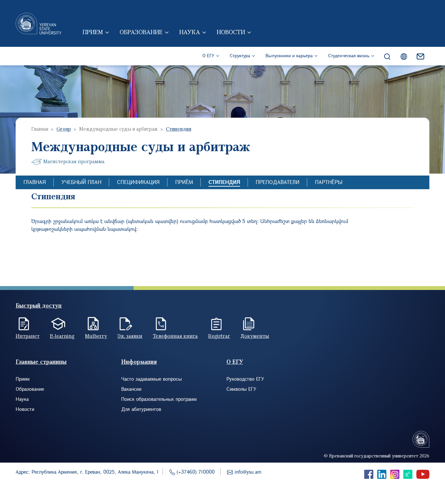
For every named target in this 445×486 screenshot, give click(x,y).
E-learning (62, 335)
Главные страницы (41, 361)
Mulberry (96, 335)
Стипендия (224, 181)
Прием (92, 32)
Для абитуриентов (141, 409)
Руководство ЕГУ (245, 378)
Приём (184, 181)
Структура (240, 55)
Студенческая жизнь (348, 55)
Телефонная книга (175, 335)
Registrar (219, 335)
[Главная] (39, 23)
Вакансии (131, 389)
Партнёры (328, 181)
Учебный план (81, 181)
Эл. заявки (130, 335)
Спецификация (138, 181)
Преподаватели (277, 181)
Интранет (27, 335)
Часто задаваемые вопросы (151, 378)
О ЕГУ (208, 55)
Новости (231, 32)
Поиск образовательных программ (159, 399)
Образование (141, 32)
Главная (39, 128)
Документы (254, 335)
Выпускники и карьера (289, 55)
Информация (139, 361)
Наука (189, 32)
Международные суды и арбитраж (118, 128)
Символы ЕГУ (241, 389)
